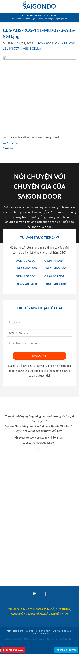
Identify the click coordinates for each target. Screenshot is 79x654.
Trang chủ (18, 631)
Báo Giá (66, 631)
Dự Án (56, 631)
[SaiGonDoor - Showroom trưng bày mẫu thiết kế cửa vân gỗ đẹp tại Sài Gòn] (39, 6)
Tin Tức (34, 634)
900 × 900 (44, 43)
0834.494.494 (14, 650)
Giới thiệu (31, 631)
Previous (10, 143)
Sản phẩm (44, 631)
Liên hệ (45, 634)
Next (8, 148)
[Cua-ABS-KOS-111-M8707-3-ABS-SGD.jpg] (39, 92)
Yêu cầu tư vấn (68, 650)
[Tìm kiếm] (74, 6)
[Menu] (5, 6)
